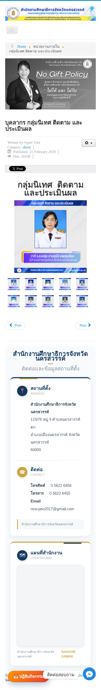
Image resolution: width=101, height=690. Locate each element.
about (27, 147)
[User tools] (89, 143)
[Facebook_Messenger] (89, 675)
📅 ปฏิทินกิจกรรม (28, 676)
